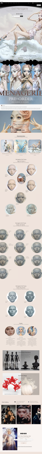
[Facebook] (20, 14)
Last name (21, 438)
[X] (17, 14)
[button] (39, 5)
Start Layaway (1, 1)
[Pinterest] (21, 14)
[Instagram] (18, 14)
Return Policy (28, 55)
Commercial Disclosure (33, 55)
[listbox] (39, 5)
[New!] (25, 161)
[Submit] (29, 402)
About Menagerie (22, 55)
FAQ (25, 55)
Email (25, 438)
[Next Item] (38, 414)
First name (15, 438)
